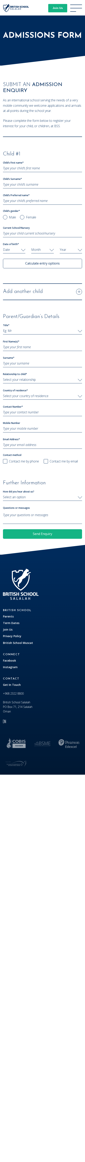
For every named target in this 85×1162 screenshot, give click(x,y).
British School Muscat (18, 643)
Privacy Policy (12, 636)
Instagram (10, 667)
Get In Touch (12, 685)
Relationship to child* (15, 374)
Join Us (58, 8)
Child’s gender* (11, 211)
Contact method (12, 455)
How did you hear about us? (18, 491)
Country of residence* (15, 390)
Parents (8, 616)
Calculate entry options (42, 263)
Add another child (23, 291)
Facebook (9, 660)
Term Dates (11, 623)
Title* (6, 325)
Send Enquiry (42, 534)
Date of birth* (11, 244)
